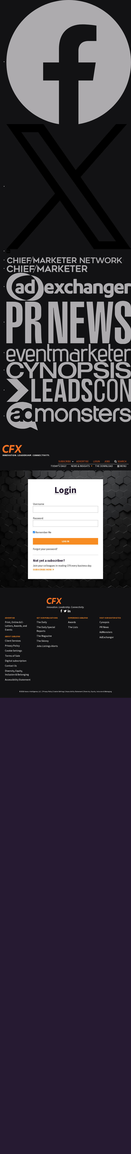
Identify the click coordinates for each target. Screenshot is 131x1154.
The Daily (42, 622)
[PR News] (68, 322)
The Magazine (44, 635)
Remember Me (43, 532)
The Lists (73, 627)
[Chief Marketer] (47, 268)
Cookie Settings (13, 650)
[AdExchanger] (68, 286)
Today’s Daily (58, 466)
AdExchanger (107, 637)
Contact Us (11, 665)
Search (122, 461)
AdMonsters (106, 632)
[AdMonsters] (68, 415)
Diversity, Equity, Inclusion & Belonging (98, 691)
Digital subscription (15, 660)
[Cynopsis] (68, 369)
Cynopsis (104, 622)
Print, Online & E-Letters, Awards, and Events (16, 626)
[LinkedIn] (69, 611)
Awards (72, 622)
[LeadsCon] (68, 389)
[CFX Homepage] (13, 449)
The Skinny (43, 640)
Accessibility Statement (18, 679)
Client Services (13, 640)
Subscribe (64, 461)
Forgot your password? (45, 548)
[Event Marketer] (68, 352)
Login (96, 461)
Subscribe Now (42, 569)
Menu (123, 466)
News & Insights (80, 466)
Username (38, 504)
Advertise (82, 461)
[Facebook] (62, 611)
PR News (104, 627)
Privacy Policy (12, 645)
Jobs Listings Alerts (47, 646)
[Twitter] (66, 611)
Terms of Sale (12, 655)
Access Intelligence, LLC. (33, 691)
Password (38, 518)
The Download (104, 466)
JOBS (107, 461)
